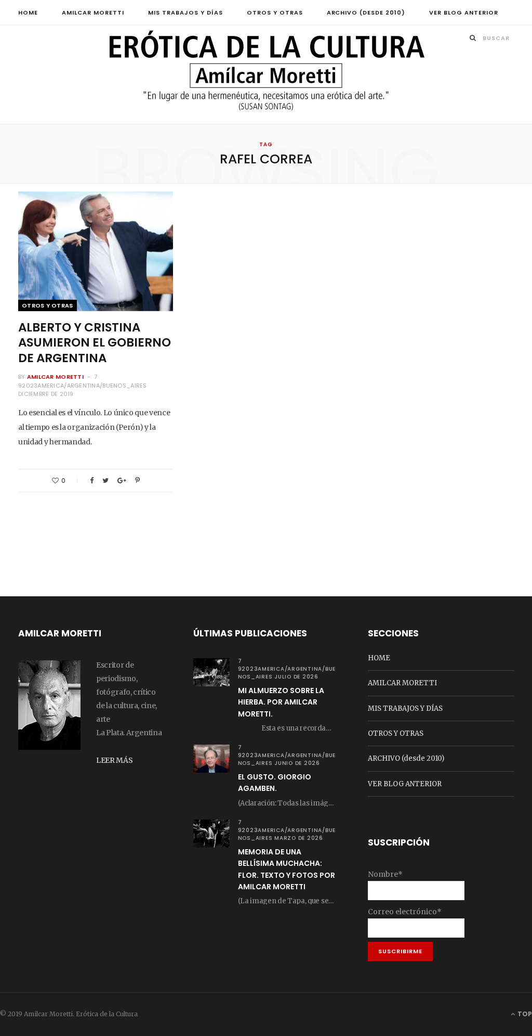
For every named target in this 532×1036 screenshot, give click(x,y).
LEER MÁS (114, 760)
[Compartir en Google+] (121, 480)
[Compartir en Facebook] (92, 480)
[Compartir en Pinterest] (137, 480)
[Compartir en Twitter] (105, 480)
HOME (28, 12)
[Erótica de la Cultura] (266, 75)
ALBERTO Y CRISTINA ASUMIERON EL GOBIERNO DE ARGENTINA (94, 343)
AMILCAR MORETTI (93, 12)
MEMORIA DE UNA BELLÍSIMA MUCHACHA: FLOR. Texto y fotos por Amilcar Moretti (286, 869)
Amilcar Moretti (55, 377)
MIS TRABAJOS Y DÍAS (185, 12)
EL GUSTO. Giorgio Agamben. (274, 783)
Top (524, 1013)
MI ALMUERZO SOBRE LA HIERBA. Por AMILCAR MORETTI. (281, 702)
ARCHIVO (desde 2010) (366, 12)
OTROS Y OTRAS (275, 12)
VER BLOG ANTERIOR (463, 12)
